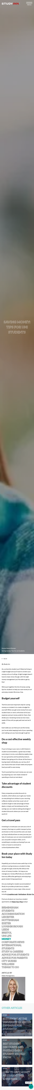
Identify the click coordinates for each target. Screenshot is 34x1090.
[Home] (11, 4)
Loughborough (12, 926)
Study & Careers (12, 951)
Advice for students (15, 954)
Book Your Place (17, 902)
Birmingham (10, 907)
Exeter (6, 923)
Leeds (5, 929)
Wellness (8, 964)
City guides (9, 960)
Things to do (10, 967)
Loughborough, (13, 894)
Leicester (8, 916)
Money (13, 648)
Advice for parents (15, 957)
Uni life (6, 935)
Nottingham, (22, 894)
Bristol (7, 932)
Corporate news (13, 942)
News (8, 648)
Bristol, (29, 894)
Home (4, 648)
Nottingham (10, 920)
